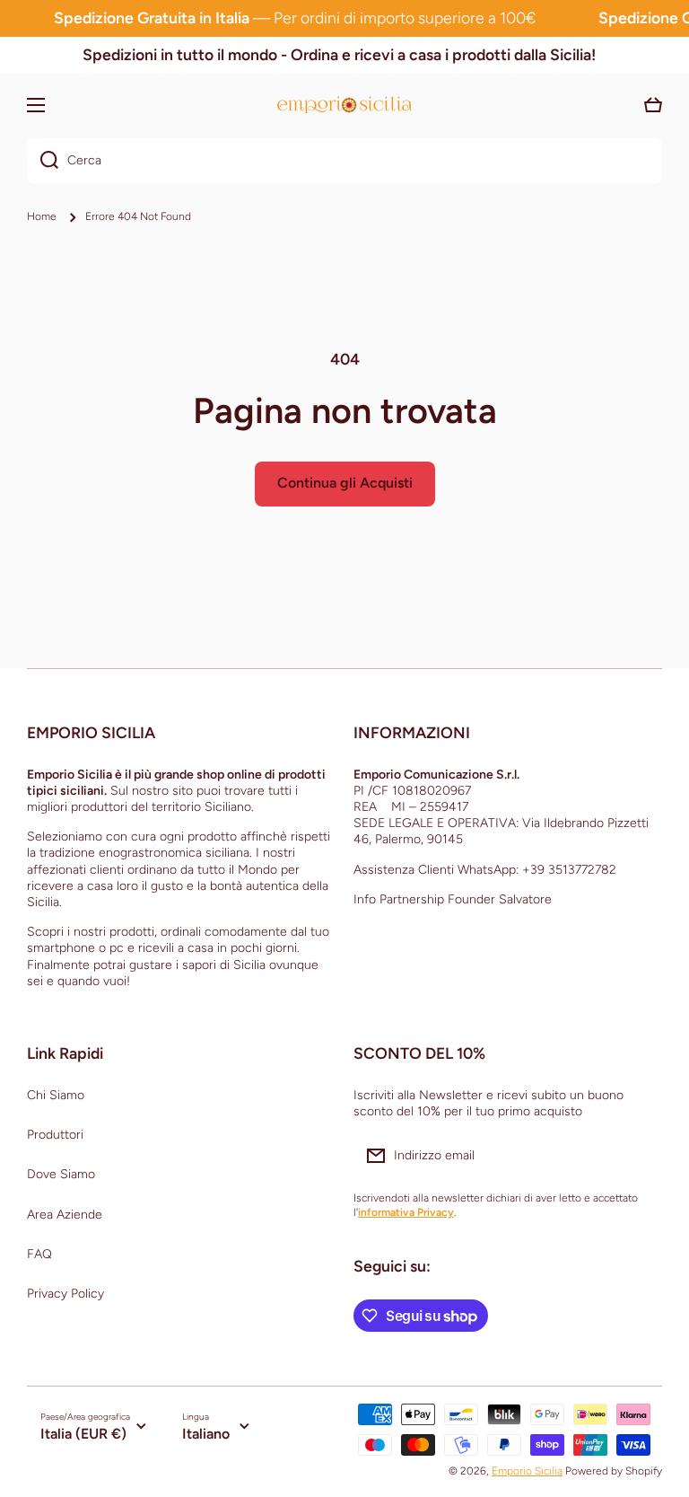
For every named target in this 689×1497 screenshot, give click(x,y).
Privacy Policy (65, 1293)
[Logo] (344, 104)
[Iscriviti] (639, 1155)
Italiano (206, 1433)
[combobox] (344, 160)
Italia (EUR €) (83, 1433)
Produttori (55, 1134)
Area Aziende (64, 1214)
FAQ (39, 1254)
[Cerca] (42, 160)
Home (42, 216)
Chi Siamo (55, 1095)
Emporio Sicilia (527, 1471)
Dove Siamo (61, 1174)
